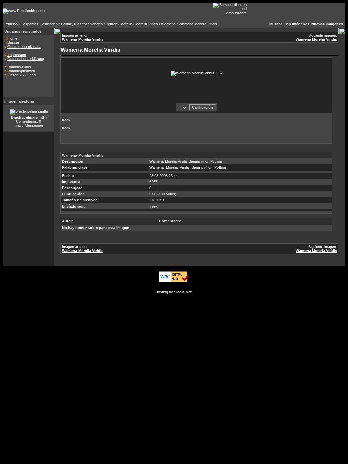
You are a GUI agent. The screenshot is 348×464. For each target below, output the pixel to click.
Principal (11, 24)
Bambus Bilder (19, 67)
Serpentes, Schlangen (39, 24)
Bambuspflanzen (21, 71)
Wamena (168, 24)
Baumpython (202, 167)
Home (12, 38)
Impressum (16, 55)
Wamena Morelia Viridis (82, 39)
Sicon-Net (183, 292)
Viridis (185, 167)
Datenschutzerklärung (25, 59)
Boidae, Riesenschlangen (82, 24)
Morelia (126, 24)
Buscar (13, 42)
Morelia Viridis (146, 24)
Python (111, 24)
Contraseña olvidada (24, 46)
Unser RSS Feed (21, 75)
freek (66, 120)
